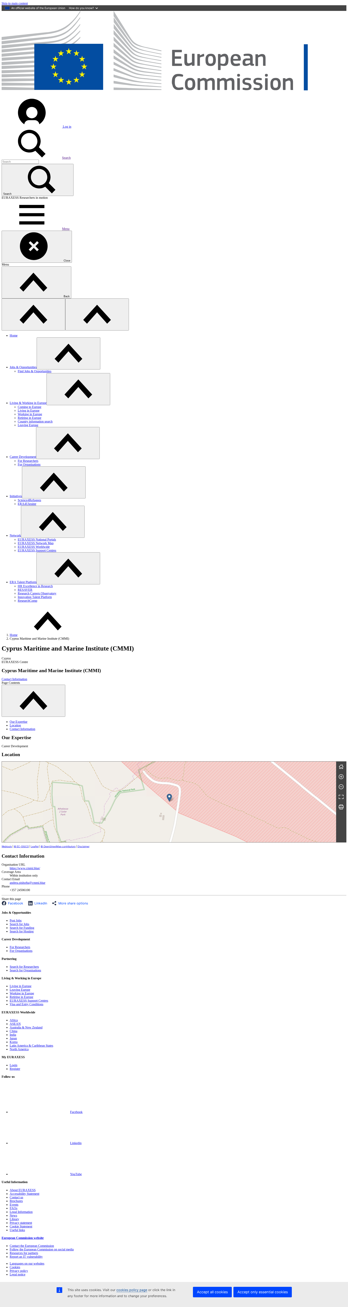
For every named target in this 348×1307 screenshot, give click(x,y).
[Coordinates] (169, 798)
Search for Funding (22, 927)
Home (14, 335)
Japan (13, 1038)
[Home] (341, 767)
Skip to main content (15, 3)
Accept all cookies (212, 1292)
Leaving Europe (28, 425)
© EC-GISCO (21, 846)
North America (19, 1049)
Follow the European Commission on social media (42, 1249)
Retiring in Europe (29, 418)
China (13, 1031)
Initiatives (16, 496)
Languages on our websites (27, 1263)
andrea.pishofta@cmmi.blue (27, 882)
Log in (66, 126)
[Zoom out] (341, 787)
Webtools (7, 846)
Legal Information (21, 1212)
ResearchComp (27, 600)
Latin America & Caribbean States (31, 1045)
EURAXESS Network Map (36, 543)
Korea (14, 1042)
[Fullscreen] (341, 797)
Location (15, 725)
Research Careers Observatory (37, 593)
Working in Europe (30, 414)
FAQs (13, 1208)
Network (15, 535)
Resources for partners (24, 1253)
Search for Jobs (19, 924)
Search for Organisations (25, 970)
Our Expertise (18, 721)
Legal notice (17, 1274)
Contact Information (14, 679)
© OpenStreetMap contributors (58, 846)
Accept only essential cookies (262, 1292)
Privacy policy (19, 1270)
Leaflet (35, 846)
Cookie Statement (21, 1226)
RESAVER (25, 589)
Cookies (15, 1267)
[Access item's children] (68, 353)
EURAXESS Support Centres (37, 550)
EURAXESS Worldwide (34, 546)
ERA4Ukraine (27, 503)
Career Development (23, 456)
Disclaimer (83, 846)
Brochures (16, 1201)
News (13, 1215)
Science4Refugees (29, 500)
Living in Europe (28, 410)
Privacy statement (21, 1222)
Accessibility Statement (24, 1193)
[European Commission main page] (174, 95)
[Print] (341, 807)
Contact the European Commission (32, 1245)
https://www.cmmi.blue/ (25, 868)
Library (14, 1219)
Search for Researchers (24, 966)
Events (14, 1204)
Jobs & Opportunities (23, 367)
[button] (14, 903)
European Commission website (23, 1238)
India (13, 1034)
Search (66, 157)
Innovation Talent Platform (35, 597)
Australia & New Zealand (26, 1027)
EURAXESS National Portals (37, 539)
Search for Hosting (22, 931)
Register (15, 1069)
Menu (65, 228)
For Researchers (28, 461)
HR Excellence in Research (35, 586)
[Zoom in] (341, 777)
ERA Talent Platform (23, 582)
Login (13, 1065)
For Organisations (29, 464)
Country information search (35, 421)
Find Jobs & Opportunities (34, 371)
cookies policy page (131, 1290)
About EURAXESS (23, 1190)
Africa (14, 1020)
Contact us (16, 1197)
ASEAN (15, 1024)
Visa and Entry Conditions (26, 1004)
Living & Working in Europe (28, 403)
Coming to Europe (29, 407)
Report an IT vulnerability (26, 1256)
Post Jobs (16, 920)
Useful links (17, 1230)
